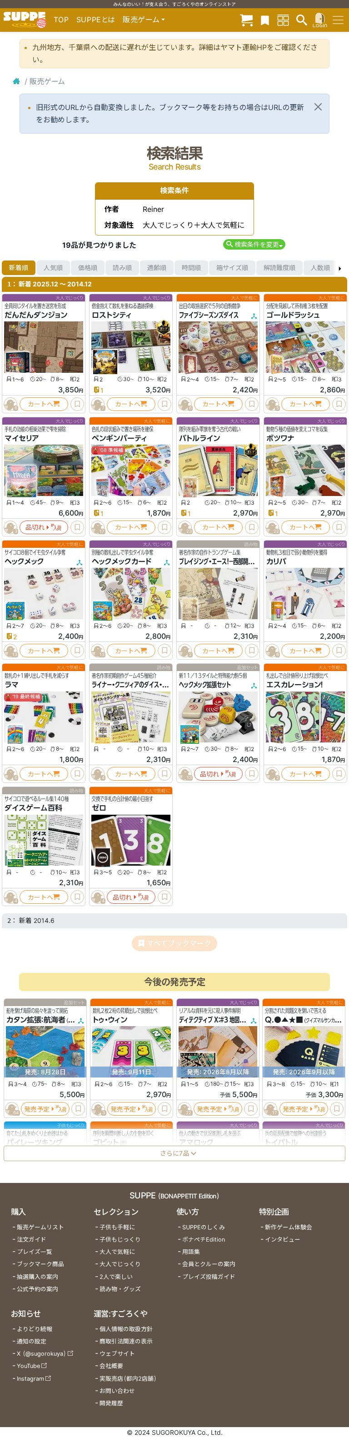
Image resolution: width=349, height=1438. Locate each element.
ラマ (12, 684)
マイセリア (22, 438)
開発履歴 (111, 1403)
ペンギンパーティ (119, 438)
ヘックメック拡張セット (205, 684)
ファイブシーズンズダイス (209, 315)
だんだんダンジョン (36, 315)
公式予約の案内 (37, 1289)
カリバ (276, 561)
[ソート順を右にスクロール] (340, 268)
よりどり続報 (34, 1329)
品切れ (35, 527)
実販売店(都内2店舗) (128, 1378)
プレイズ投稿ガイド (208, 1276)
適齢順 (156, 267)
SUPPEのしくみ (203, 1227)
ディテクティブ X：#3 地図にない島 (219, 1019)
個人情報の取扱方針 (126, 1329)
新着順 (18, 267)
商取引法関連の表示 (126, 1341)
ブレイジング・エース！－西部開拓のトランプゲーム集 (238, 561)
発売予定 (37, 1109)
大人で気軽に (117, 1251)
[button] (254, 244)
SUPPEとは (95, 19)
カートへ (40, 404)
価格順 (87, 267)
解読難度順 (279, 267)
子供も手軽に (117, 1227)
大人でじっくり (120, 1264)
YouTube (28, 1366)
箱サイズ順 (232, 267)
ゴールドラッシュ (292, 315)
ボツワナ (280, 438)
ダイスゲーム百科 (33, 808)
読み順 (122, 267)
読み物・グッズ (120, 1289)
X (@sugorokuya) (41, 1353)
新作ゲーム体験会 (288, 1227)
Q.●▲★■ (284, 1019)
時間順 (191, 267)
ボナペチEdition (203, 1239)
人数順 (320, 267)
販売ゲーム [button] (141, 19)
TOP (61, 19)
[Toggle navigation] (338, 20)
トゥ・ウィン (110, 1019)
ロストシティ (112, 315)
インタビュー (282, 1239)
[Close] (318, 107)
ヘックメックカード (121, 561)
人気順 (53, 267)
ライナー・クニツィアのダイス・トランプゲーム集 (147, 684)
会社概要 (111, 1366)
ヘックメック (24, 561)
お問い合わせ (117, 1391)
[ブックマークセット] (265, 20)
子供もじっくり (120, 1239)
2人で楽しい (116, 1276)
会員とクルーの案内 (208, 1264)
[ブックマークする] (77, 404)
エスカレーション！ (294, 684)
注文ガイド (31, 1239)
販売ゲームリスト (40, 1227)
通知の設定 (31, 1341)
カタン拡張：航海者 (35, 1019)
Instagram (30, 1378)
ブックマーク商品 (40, 1264)
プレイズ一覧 (34, 1251)
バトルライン (199, 438)
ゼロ (99, 808)
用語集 (191, 1251)
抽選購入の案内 (37, 1276)
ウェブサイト (117, 1353)
